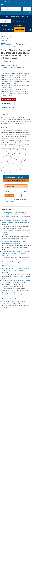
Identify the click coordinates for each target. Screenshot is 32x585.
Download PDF (9, 99)
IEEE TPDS (5, 17)
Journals (8, 35)
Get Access (19, 29)
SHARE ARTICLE (8, 103)
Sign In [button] (22, 181)
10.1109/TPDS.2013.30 (17, 67)
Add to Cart (9, 196)
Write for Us (6, 25)
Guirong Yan (4, 81)
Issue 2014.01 (6, 21)
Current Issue (15, 17)
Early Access (16, 21)
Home (2, 35)
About (24, 21)
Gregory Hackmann (7, 73)
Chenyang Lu (5, 89)
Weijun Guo (4, 77)
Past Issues (24, 17)
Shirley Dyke (4, 93)
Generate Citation (8, 107)
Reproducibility (6, 29)
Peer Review (17, 25)
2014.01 (4, 41)
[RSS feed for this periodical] (30, 29)
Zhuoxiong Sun (5, 85)
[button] (29, 13)
